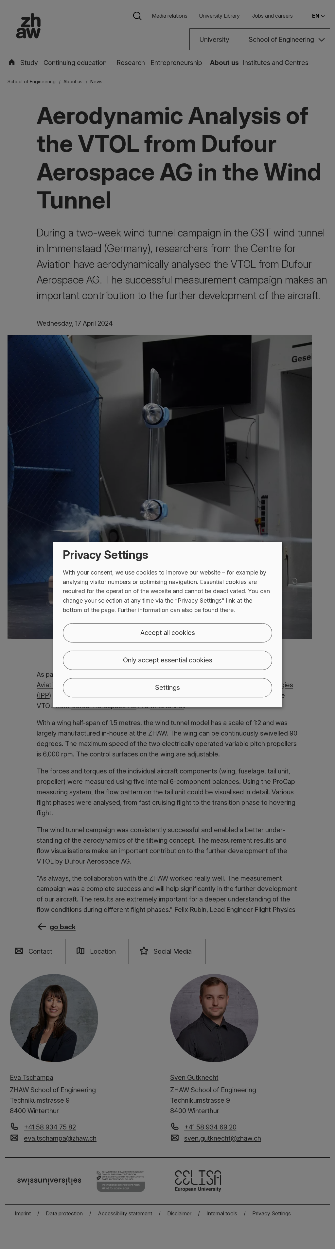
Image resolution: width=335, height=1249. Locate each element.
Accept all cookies (167, 633)
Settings (167, 687)
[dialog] (167, 624)
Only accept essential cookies (167, 660)
